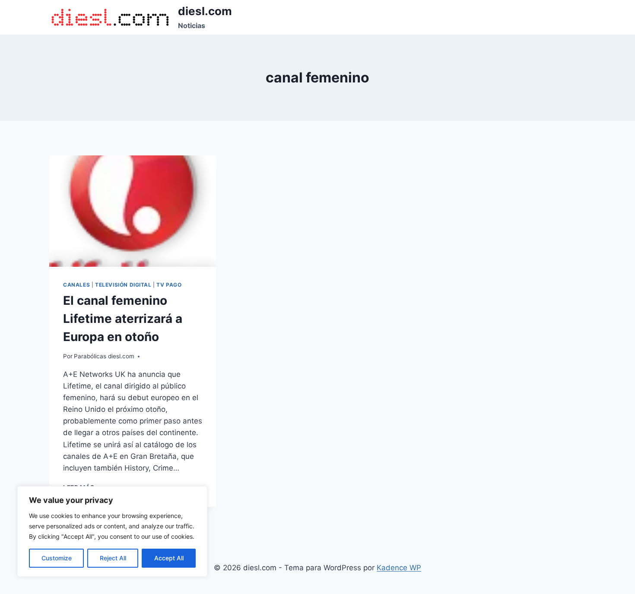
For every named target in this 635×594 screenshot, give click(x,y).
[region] (112, 531)
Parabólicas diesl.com (104, 356)
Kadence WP (399, 567)
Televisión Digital (123, 284)
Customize (56, 558)
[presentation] (132, 211)
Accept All (169, 558)
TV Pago (168, 284)
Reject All (113, 558)
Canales (76, 284)
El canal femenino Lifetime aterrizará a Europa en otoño (122, 318)
